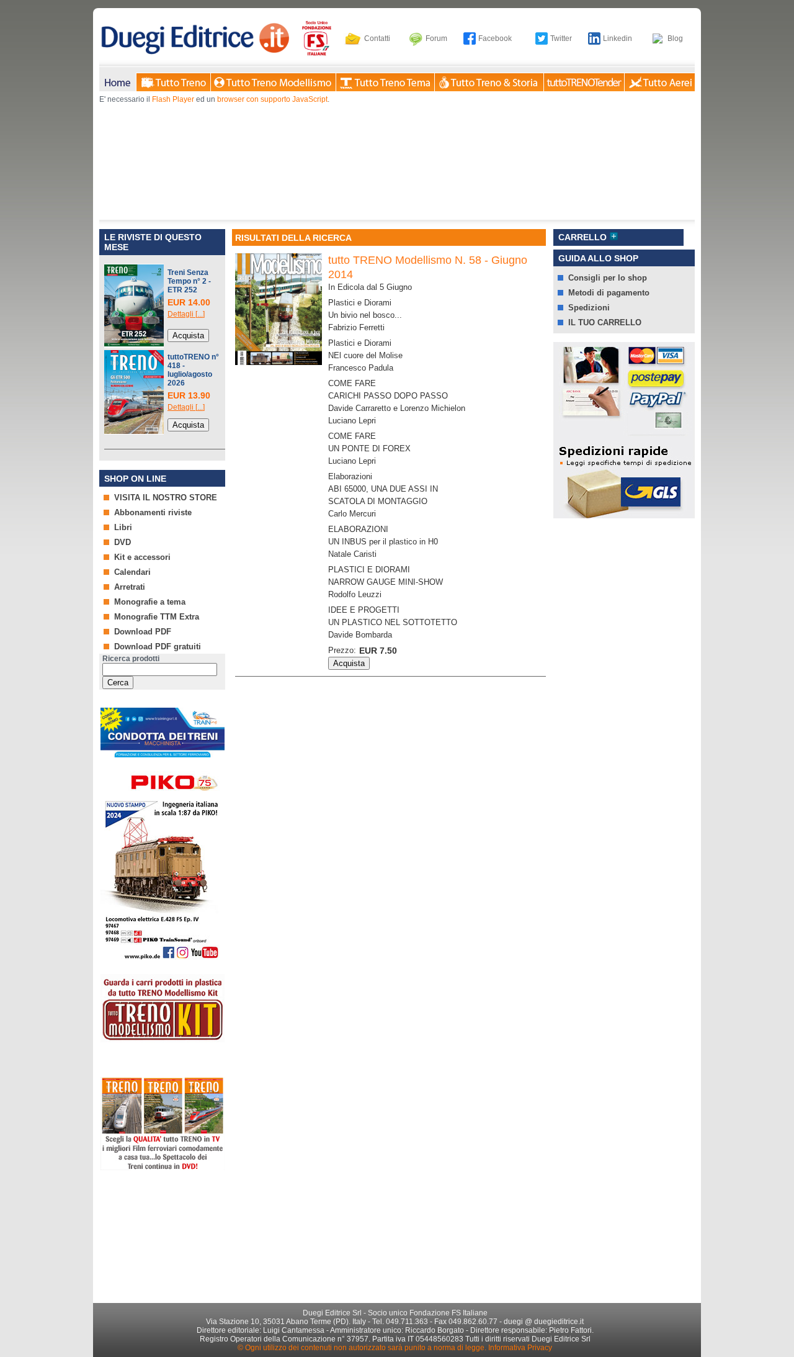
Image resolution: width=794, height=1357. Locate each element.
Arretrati (129, 587)
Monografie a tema (149, 601)
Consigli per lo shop (607, 277)
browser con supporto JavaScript (272, 99)
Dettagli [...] (186, 314)
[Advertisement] (161, 1232)
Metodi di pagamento (608, 292)
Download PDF (142, 631)
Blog (675, 38)
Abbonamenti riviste (153, 512)
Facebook (495, 38)
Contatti (377, 38)
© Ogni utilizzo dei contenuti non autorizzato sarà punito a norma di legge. (362, 1347)
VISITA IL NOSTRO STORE (165, 497)
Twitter (561, 38)
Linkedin (617, 38)
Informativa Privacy (520, 1347)
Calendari (132, 572)
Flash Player (173, 99)
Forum (436, 38)
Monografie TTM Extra (156, 616)
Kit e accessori (142, 557)
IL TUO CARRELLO (604, 322)
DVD (122, 542)
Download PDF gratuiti (157, 646)
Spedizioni (589, 307)
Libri (123, 527)
